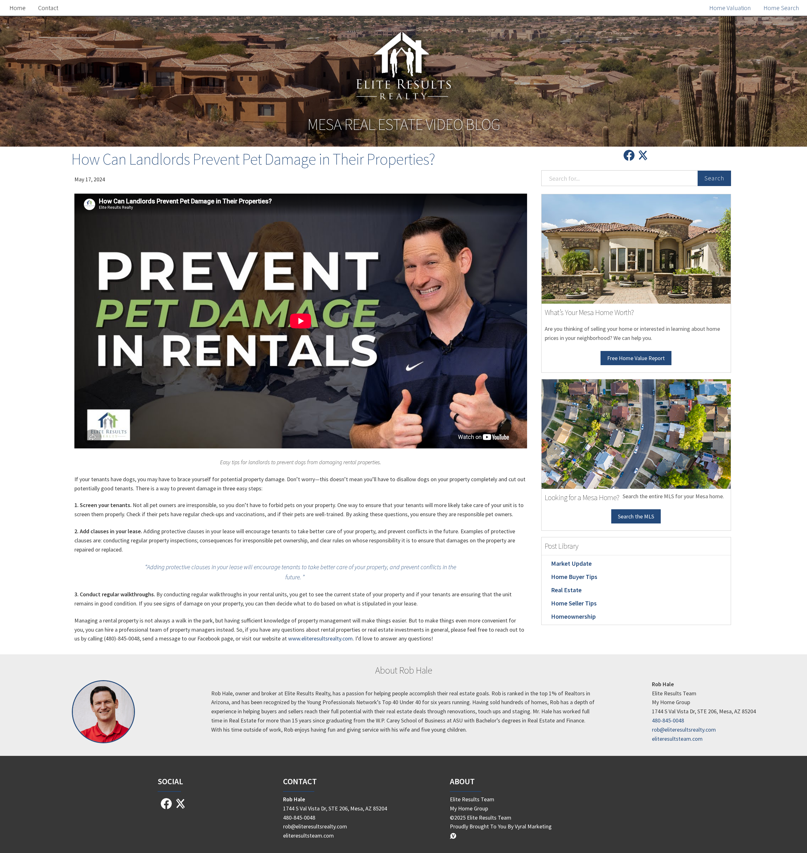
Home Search (781, 8)
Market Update (571, 563)
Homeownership (573, 616)
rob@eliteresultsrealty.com (684, 729)
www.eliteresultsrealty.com (320, 638)
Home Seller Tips (574, 603)
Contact (48, 8)
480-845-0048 (668, 720)
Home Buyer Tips (574, 577)
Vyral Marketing (533, 826)
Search (714, 178)
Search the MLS (636, 516)
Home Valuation (730, 8)
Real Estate (566, 590)
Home (17, 8)
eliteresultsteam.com (677, 738)
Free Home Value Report (636, 358)
